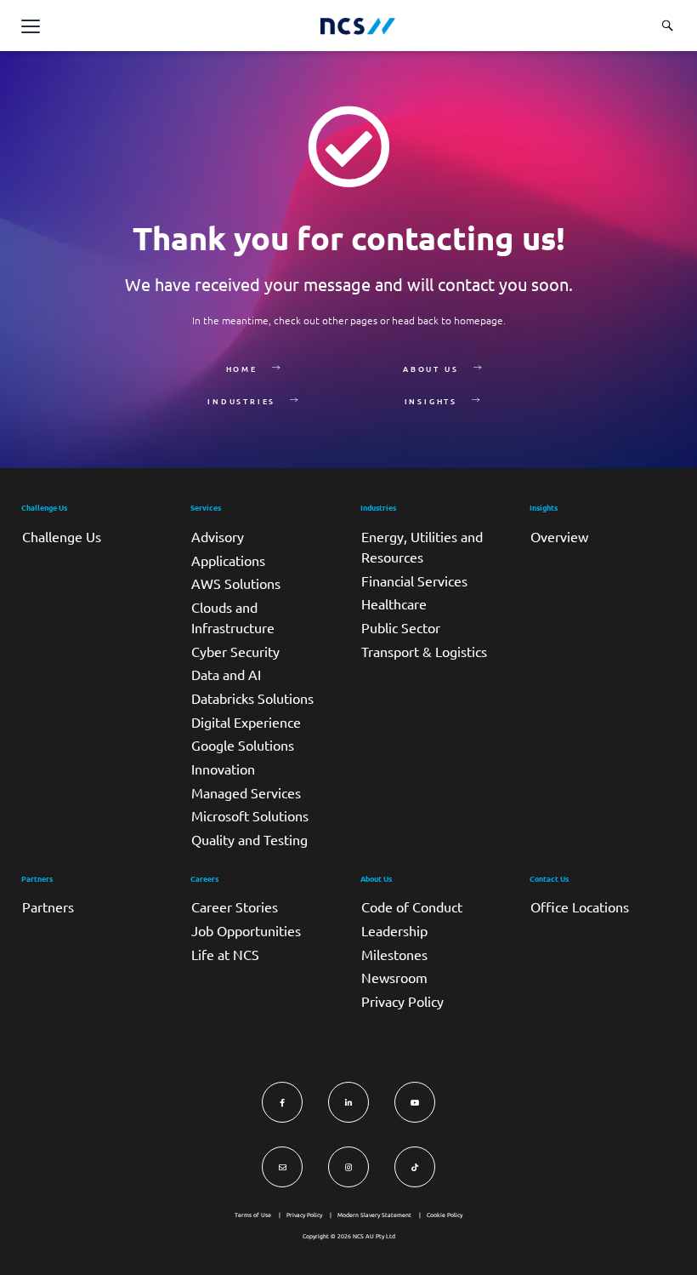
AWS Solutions (235, 583)
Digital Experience (246, 721)
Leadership (394, 930)
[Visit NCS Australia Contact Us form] (282, 1166)
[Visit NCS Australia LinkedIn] (348, 1102)
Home (242, 368)
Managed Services (246, 792)
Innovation (223, 768)
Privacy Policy (402, 1000)
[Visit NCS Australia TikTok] (414, 1166)
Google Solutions (242, 744)
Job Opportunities (246, 930)
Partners (48, 906)
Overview (559, 536)
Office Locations (579, 906)
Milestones (394, 954)
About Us (430, 368)
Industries (241, 401)
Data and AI (226, 674)
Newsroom (394, 977)
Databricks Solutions (252, 697)
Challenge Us (61, 536)
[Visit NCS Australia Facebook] (282, 1102)
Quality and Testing (249, 839)
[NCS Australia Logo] (357, 26)
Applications (228, 560)
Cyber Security (235, 651)
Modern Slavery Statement (374, 1215)
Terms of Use (253, 1215)
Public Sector (400, 627)
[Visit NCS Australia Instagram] (348, 1166)
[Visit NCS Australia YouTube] (414, 1102)
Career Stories (234, 906)
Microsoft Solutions (250, 815)
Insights (431, 401)
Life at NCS (225, 954)
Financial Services (414, 580)
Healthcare (394, 603)
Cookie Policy (444, 1215)
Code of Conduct (411, 906)
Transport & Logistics (424, 651)
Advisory (217, 536)
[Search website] (667, 25)
